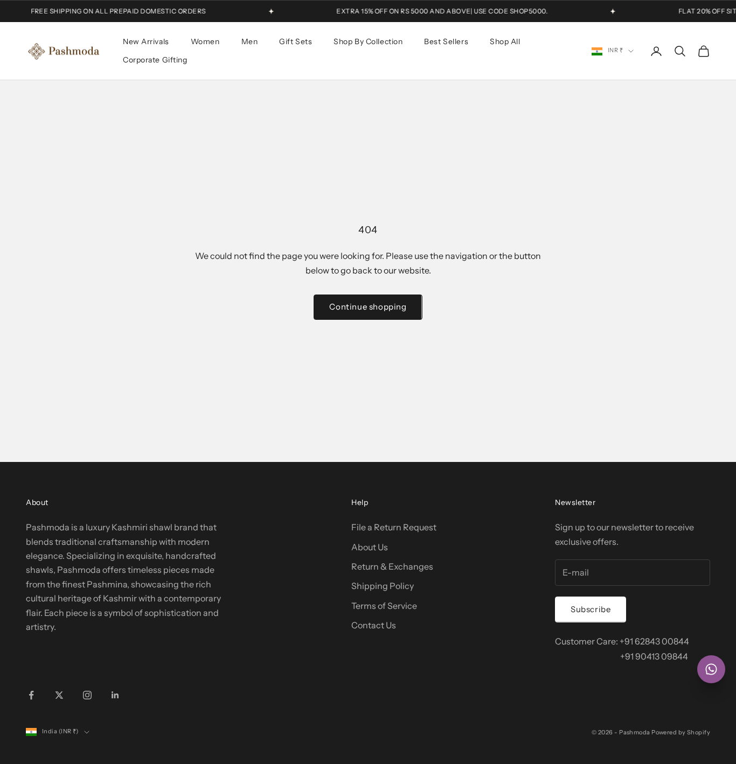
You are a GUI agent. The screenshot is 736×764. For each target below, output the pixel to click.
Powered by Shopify (680, 732)
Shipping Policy (382, 585)
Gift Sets (295, 41)
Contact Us (373, 625)
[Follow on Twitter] (59, 695)
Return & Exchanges (392, 566)
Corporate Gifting (155, 60)
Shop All (505, 41)
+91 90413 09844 (654, 656)
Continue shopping (367, 307)
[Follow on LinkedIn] (115, 695)
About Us (369, 547)
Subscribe (590, 609)
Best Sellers (446, 41)
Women (205, 41)
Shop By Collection (368, 41)
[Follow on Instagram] (87, 695)
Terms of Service (384, 605)
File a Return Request (393, 527)
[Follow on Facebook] (31, 695)
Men (249, 41)
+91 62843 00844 (654, 641)
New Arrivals (146, 41)
